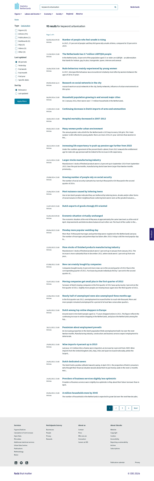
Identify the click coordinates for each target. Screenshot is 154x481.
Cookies (113, 436)
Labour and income (32, 14)
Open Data (17, 436)
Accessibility (114, 439)
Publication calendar (117, 462)
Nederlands (134, 7)
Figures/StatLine (20, 430)
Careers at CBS (83, 442)
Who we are (82, 436)
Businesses (50, 430)
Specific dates (23, 80)
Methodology (18, 452)
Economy (47, 14)
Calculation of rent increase (23, 433)
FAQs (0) (21, 45)
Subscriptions (115, 448)
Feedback (152, 234)
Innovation (82, 439)
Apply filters (22, 101)
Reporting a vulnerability (119, 442)
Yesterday (22, 66)
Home (17, 19)
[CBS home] (25, 5)
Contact (81, 430)
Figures (17, 14)
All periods (22, 62)
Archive (113, 445)
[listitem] (16, 463)
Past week (22, 69)
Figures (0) (22, 30)
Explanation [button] (25, 26)
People (48, 433)
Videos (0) (22, 48)
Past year (21, 76)
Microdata (17, 439)
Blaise (16, 455)
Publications (18, 448)
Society (59, 14)
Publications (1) (24, 38)
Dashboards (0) (24, 41)
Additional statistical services (24, 442)
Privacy (48, 436)
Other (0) (21, 52)
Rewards (49, 439)
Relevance (22, 90)
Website (113, 430)
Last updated (23, 94)
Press (80, 433)
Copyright (113, 433)
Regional (69, 14)
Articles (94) (23, 34)
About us (79, 14)
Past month (22, 73)
